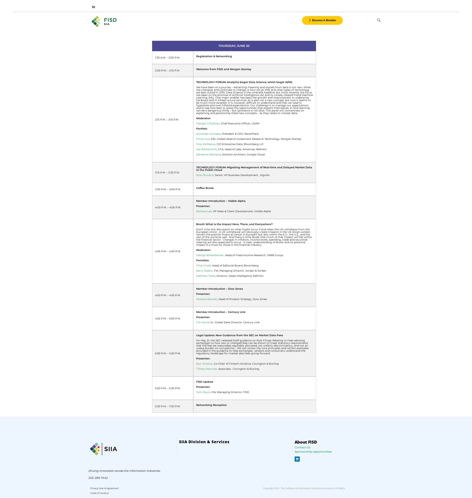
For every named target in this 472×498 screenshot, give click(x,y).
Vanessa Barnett (206, 299)
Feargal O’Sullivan (208, 123)
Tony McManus (205, 144)
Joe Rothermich (206, 149)
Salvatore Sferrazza (208, 154)
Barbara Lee (203, 211)
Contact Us (302, 447)
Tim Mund (202, 322)
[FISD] (104, 21)
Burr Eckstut (204, 363)
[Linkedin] (297, 459)
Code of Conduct (99, 493)
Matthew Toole (205, 276)
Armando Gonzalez (208, 133)
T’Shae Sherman (206, 369)
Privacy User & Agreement (104, 488)
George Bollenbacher (210, 255)
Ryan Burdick (205, 175)
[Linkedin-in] (93, 7)
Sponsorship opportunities (313, 451)
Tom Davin (203, 392)
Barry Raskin (204, 270)
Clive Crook (203, 265)
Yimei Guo (203, 139)
